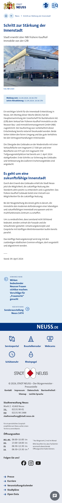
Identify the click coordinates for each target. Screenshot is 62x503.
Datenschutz (33, 390)
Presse (10, 476)
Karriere (11, 481)
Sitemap (22, 394)
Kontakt (8, 390)
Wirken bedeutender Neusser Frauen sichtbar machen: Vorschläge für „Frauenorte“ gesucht (19, 290)
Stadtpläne (13, 489)
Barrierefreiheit (48, 390)
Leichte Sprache (36, 394)
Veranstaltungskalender (20, 485)
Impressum (19, 390)
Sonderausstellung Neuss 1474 (14, 311)
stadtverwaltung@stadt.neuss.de (19, 416)
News (17, 16)
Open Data (13, 494)
